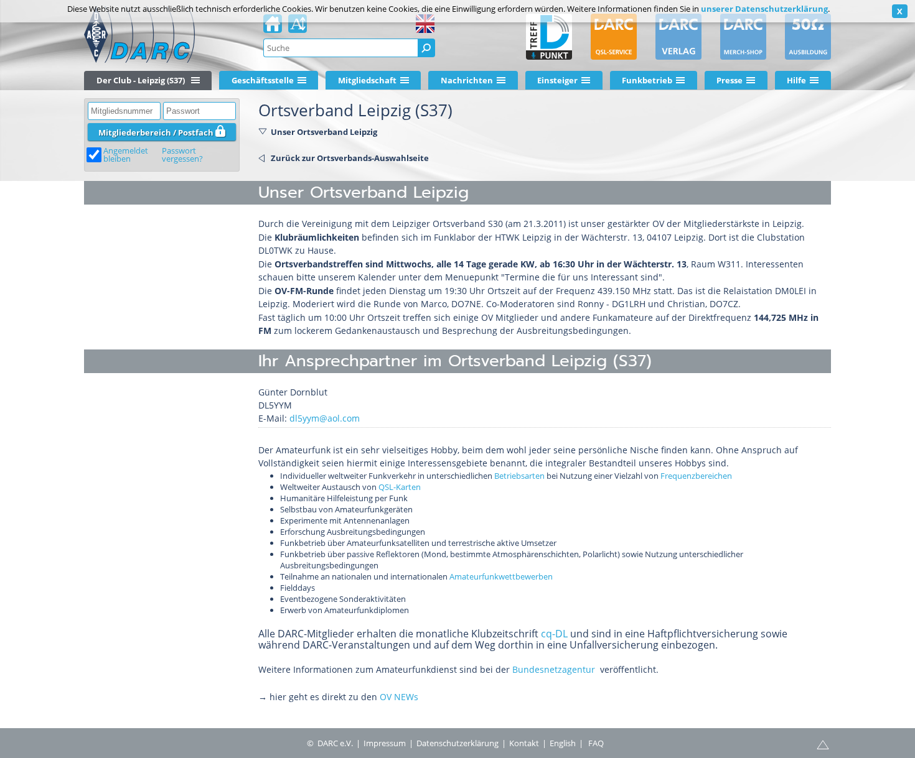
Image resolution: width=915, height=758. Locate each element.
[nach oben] (823, 743)
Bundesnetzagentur (553, 669)
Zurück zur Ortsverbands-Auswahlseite (350, 158)
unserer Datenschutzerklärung (764, 8)
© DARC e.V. (330, 743)
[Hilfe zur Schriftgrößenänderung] (297, 27)
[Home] (272, 27)
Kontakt (524, 743)
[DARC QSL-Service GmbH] (614, 37)
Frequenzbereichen (696, 475)
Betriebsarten (519, 475)
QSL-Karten (399, 486)
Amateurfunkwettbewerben (501, 576)
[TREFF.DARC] (549, 37)
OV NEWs (399, 697)
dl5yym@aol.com (324, 418)
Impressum (385, 743)
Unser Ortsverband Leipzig (324, 131)
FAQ (596, 743)
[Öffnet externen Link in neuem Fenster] (597, 669)
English (563, 743)
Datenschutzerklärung (457, 743)
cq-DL (554, 633)
